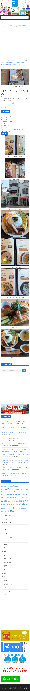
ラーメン (12, 495)
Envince (10, 688)
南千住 (12, 498)
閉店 (9, 511)
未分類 (5, 566)
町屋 (21, 504)
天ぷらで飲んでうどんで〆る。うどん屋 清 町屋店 (14, 432)
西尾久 (25, 508)
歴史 (12, 504)
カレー (12, 489)
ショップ (17, 489)
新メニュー (11, 501)
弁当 (8, 501)
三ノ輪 (18, 495)
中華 (6, 497)
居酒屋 (4, 501)
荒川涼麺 (21, 508)
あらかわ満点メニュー (5, 486)
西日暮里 (4, 511)
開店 (12, 511)
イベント (6, 519)
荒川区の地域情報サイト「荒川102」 (17, 687)
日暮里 (21, 501)
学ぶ (5, 555)
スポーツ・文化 (8, 537)
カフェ (8, 489)
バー (19, 491)
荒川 (25, 504)
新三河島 (16, 501)
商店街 (17, 498)
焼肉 (14, 504)
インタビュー (7, 522)
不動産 (5, 544)
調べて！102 (7, 591)
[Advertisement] (15, 44)
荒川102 (6, 580)
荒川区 (16, 508)
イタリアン (21, 486)
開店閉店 (6, 594)
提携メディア (7, 558)
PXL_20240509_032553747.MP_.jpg (14, 129)
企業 (8, 497)
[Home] (3, 24)
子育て (21, 497)
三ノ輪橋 (23, 494)
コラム (5, 529)
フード (23, 491)
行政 (5, 587)
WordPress (26, 688)
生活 (5, 576)
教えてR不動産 (7, 562)
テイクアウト (13, 492)
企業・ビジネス (8, 548)
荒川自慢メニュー (8, 584)
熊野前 (17, 504)
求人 (5, 573)
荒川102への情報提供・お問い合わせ (10, 64)
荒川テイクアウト (8, 508)
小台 (24, 498)
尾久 (27, 498)
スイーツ (6, 491)
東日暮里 (6, 505)
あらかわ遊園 (14, 486)
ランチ (6, 494)
